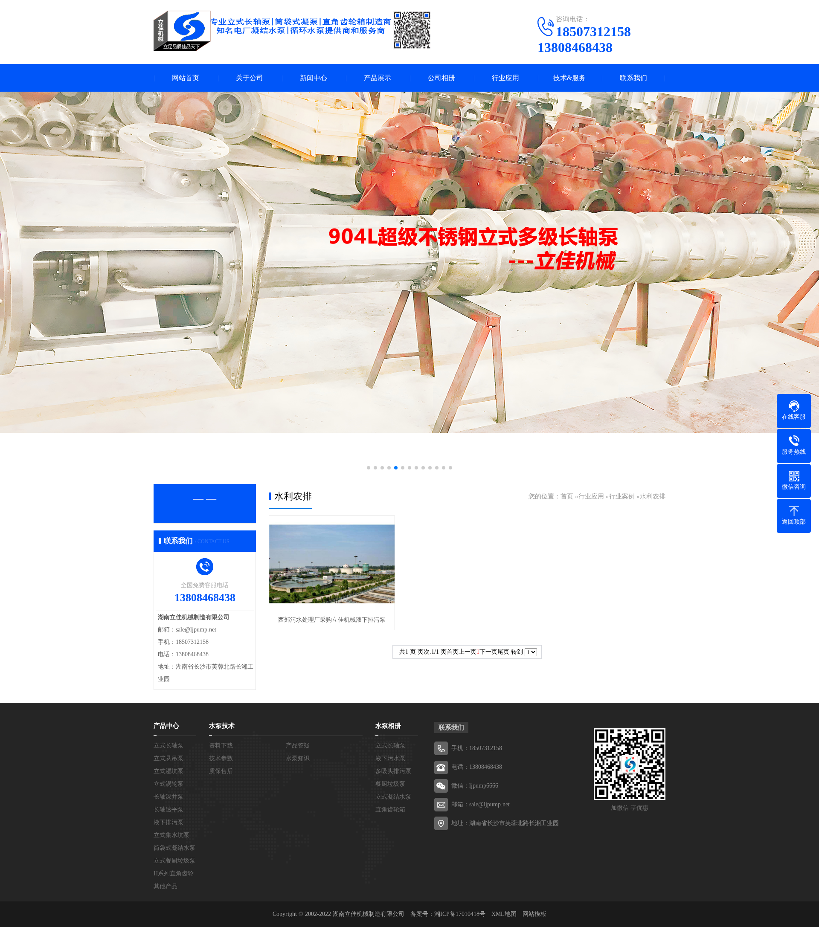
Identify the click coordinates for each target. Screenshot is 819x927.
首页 (567, 496)
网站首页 (185, 77)
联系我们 (633, 77)
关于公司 (249, 77)
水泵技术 (222, 725)
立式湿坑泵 (168, 771)
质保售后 (221, 771)
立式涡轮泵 (168, 784)
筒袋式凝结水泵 (174, 848)
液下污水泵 (390, 758)
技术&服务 (569, 77)
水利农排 (652, 496)
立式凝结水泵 (393, 797)
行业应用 (505, 77)
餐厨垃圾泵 (390, 784)
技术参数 (221, 758)
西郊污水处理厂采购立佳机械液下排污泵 (332, 620)
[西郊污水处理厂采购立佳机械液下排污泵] (332, 563)
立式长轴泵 (168, 745)
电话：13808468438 (476, 767)
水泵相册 (388, 725)
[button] (368, 467)
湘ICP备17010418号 (459, 914)
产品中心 (166, 725)
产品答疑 (298, 745)
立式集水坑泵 (171, 835)
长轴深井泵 (168, 797)
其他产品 (165, 886)
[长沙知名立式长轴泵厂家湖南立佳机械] (292, 31)
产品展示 (377, 77)
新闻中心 (313, 77)
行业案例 (622, 496)
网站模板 (534, 914)
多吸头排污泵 (393, 771)
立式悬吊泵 (168, 758)
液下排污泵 (168, 822)
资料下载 (221, 745)
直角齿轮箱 (390, 809)
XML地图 (504, 914)
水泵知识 (298, 758)
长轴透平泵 (168, 809)
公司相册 (441, 77)
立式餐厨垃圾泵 (174, 860)
